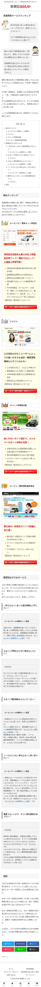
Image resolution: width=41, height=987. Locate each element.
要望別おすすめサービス (14, 143)
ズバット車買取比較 (14, 137)
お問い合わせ (11, 975)
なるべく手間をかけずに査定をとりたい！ (22, 155)
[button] (37, 492)
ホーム (11, 969)
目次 (17, 124)
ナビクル (11, 134)
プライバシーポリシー (11, 972)
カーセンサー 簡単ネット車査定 (18, 131)
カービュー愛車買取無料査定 (17, 140)
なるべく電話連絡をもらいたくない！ (20, 161)
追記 (7, 185)
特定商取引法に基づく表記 (30, 972)
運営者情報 (30, 969)
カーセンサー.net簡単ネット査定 (20, 152)
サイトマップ (30, 975)
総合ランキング (11, 128)
